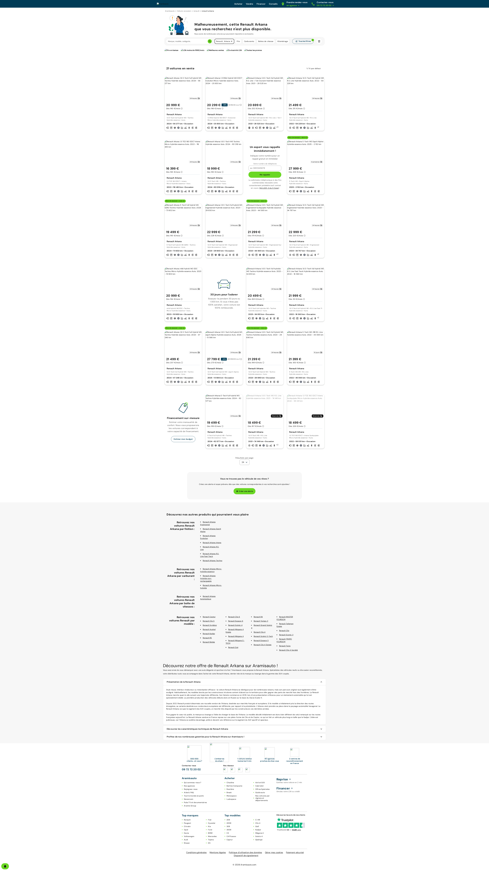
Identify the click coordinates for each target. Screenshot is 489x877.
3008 (229, 830)
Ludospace (231, 799)
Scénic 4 (259, 836)
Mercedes (212, 836)
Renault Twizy (285, 646)
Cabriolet (259, 786)
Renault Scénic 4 (235, 625)
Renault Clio (284, 630)
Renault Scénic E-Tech (263, 636)
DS (209, 843)
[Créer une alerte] (5, 866)
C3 (228, 833)
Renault (187, 820)
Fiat (209, 820)
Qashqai (259, 839)
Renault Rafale (209, 642)
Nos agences (189, 786)
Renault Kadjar (209, 633)
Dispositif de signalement (246, 855)
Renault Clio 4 (260, 632)
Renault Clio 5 (209, 621)
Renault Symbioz (210, 625)
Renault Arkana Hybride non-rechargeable (208, 578)
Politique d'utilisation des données (245, 852)
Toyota (211, 839)
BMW (210, 833)
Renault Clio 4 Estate (262, 645)
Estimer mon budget (183, 439)
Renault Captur (209, 617)
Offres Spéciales (262, 789)
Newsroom (188, 799)
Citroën (187, 826)
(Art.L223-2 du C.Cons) (269, 188)
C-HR (257, 820)
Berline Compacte (234, 786)
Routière (230, 789)
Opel (186, 830)
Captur (230, 839)
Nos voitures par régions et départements (262, 798)
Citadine (230, 782)
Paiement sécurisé (295, 852)
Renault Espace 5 (261, 640)
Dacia (186, 833)
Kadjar (258, 830)
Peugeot (187, 823)
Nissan (187, 843)
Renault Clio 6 (234, 617)
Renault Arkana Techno (212, 560)
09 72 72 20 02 (191, 769)
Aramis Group (190, 806)
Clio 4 (257, 823)
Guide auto (260, 792)
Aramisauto (170, 11)
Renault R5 (207, 638)
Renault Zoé (233, 647)
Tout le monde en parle (194, 796)
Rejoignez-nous (191, 789)
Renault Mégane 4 (236, 636)
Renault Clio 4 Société (288, 650)
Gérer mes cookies (274, 852)
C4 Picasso (231, 836)
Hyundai (211, 823)
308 (228, 826)
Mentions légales (218, 852)
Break (229, 792)
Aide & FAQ (189, 792)
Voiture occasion (184, 11)
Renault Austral (209, 629)
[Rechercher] (210, 41)
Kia (209, 826)
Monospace (231, 796)
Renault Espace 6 (235, 621)
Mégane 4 (259, 833)
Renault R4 (258, 617)
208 (228, 820)
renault (196, 11)
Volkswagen (189, 836)
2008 (229, 823)
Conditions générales (196, 852)
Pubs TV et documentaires (195, 802)
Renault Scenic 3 (286, 635)
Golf (257, 826)
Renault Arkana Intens (212, 542)
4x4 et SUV (260, 782)
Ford (210, 830)
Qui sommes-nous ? (192, 782)
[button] (232, 41)
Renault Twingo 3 (261, 621)
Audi (186, 839)
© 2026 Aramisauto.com (244, 864)
